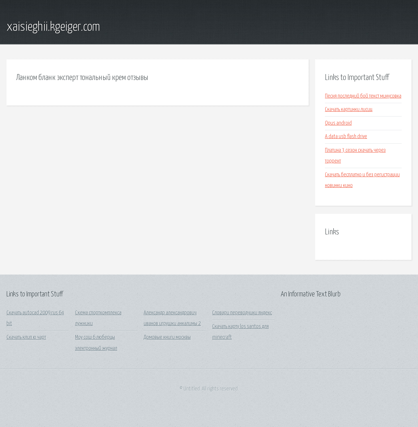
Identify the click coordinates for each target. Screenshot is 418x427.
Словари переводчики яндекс (242, 313)
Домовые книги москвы (167, 337)
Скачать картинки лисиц (348, 109)
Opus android (338, 123)
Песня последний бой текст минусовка (363, 96)
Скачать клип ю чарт (26, 337)
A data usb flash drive (346, 136)
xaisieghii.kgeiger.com (53, 27)
